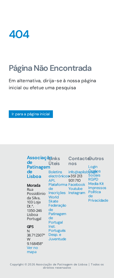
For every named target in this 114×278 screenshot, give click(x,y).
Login (92, 166)
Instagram (76, 192)
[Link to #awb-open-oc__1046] (84, 11)
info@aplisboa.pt (82, 171)
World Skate (54, 199)
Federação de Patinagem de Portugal (57, 213)
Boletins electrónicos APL (59, 176)
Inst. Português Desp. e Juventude (57, 232)
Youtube (75, 188)
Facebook (76, 184)
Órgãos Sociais (94, 173)
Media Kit (96, 183)
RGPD (93, 179)
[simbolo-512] (17, 5)
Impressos (97, 187)
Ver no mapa (32, 249)
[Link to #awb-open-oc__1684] (99, 11)
